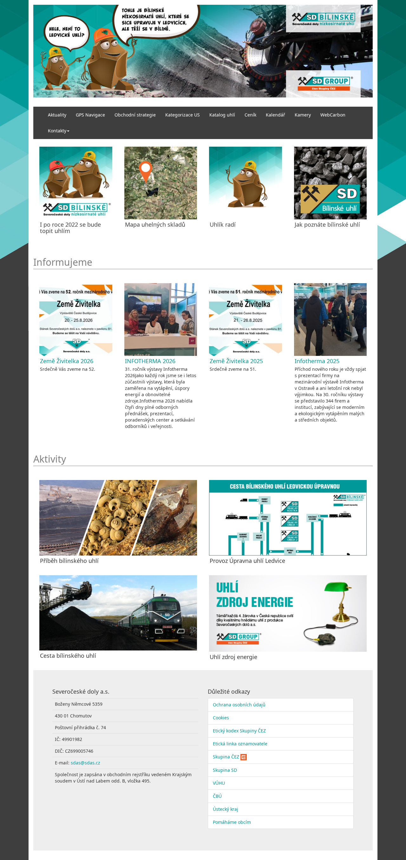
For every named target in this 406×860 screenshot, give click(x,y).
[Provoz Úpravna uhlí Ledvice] (288, 518)
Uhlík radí (223, 224)
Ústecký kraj (225, 809)
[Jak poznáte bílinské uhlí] (330, 183)
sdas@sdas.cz (85, 763)
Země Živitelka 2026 (66, 361)
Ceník (250, 115)
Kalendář (275, 115)
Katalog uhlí (222, 115)
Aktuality (57, 115)
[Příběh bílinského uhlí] (118, 518)
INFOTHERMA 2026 (150, 361)
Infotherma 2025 (317, 361)
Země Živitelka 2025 (236, 361)
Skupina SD (225, 770)
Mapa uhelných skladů (155, 224)
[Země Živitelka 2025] (245, 319)
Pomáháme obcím (232, 822)
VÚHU (219, 783)
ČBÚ (217, 796)
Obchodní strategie (135, 115)
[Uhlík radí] (245, 183)
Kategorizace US (182, 115)
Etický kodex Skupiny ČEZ (239, 731)
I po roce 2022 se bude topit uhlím (70, 228)
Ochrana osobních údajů (239, 705)
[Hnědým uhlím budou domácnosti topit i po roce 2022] (75, 183)
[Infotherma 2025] (330, 319)
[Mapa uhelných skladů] (160, 183)
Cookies (221, 718)
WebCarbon (332, 115)
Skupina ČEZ (226, 757)
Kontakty (57, 131)
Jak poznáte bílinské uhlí (327, 224)
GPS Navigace (90, 115)
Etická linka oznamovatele (240, 744)
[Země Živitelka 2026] (75, 319)
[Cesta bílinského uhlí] (118, 613)
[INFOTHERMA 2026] (160, 319)
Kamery (303, 115)
